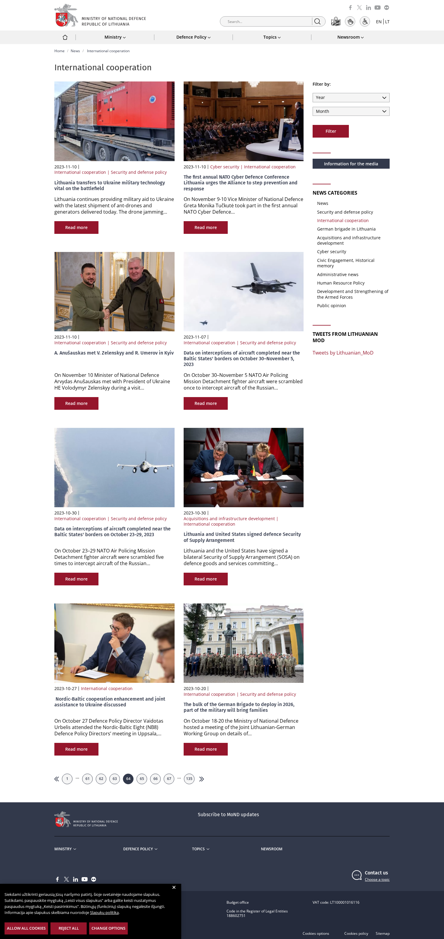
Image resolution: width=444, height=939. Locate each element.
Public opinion (331, 305)
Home (59, 50)
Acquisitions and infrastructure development (349, 240)
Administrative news (338, 274)
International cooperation (343, 220)
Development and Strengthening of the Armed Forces (352, 294)
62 (101, 778)
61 (87, 778)
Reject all (69, 928)
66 (155, 778)
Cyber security (331, 251)
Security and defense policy (345, 212)
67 (169, 778)
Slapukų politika (104, 912)
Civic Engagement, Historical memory (346, 263)
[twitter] (359, 7)
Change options (108, 928)
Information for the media (351, 164)
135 (189, 778)
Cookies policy (356, 933)
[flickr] (387, 7)
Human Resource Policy (341, 283)
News (75, 50)
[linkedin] (368, 7)
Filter (331, 131)
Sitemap (383, 933)
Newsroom (271, 849)
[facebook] (350, 7)
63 (115, 778)
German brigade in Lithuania (346, 229)
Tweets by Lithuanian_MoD (343, 352)
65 (142, 778)
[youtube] (378, 7)
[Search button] (317, 21)
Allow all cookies (26, 928)
